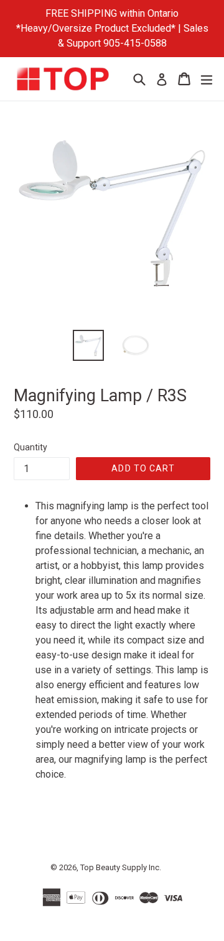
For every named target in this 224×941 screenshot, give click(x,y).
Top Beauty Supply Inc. (120, 867)
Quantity (30, 447)
